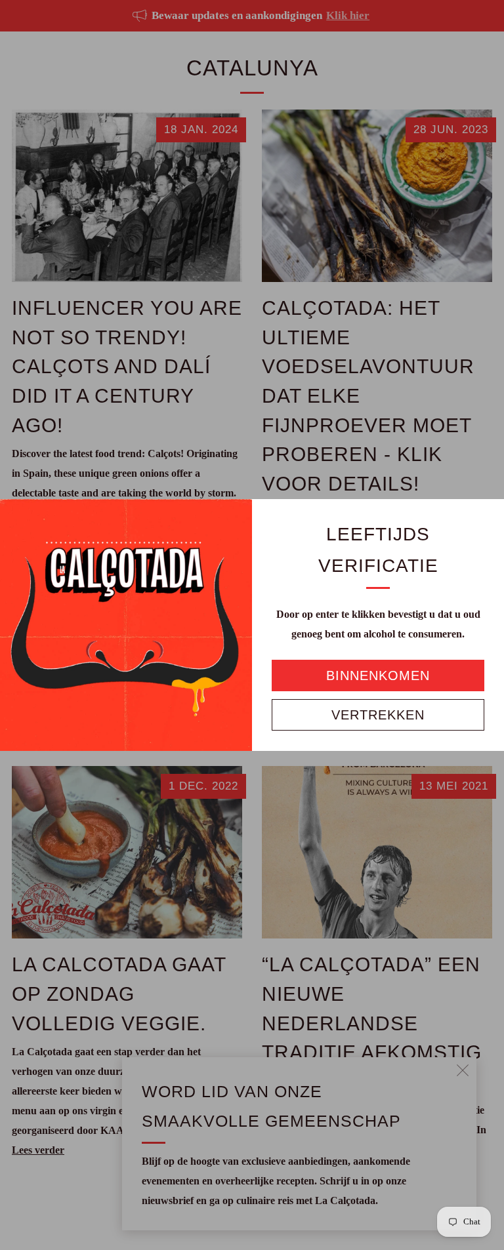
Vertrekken (378, 715)
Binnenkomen (378, 675)
